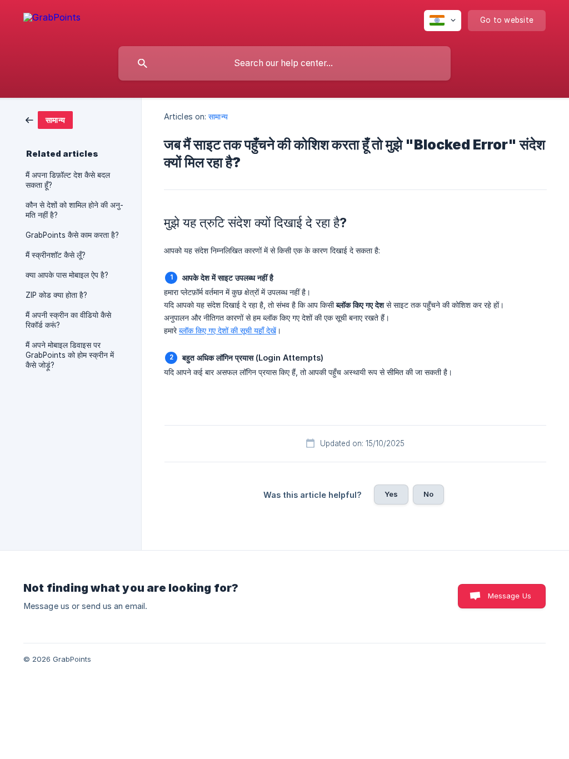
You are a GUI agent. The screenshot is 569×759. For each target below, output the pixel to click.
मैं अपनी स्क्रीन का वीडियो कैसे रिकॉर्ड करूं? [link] (68, 320)
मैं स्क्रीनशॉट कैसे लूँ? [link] (56, 255)
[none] (52, 19)
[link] (49, 119)
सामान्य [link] (217, 116)
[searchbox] (284, 63)
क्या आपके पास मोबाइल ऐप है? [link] (67, 275)
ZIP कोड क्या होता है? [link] (56, 295)
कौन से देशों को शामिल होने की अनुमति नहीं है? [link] (74, 210)
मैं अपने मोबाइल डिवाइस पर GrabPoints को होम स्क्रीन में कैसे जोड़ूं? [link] (70, 355)
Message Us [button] (510, 595)
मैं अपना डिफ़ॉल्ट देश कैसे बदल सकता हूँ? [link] (68, 180)
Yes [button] (391, 494)
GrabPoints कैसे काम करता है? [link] (72, 235)
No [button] (428, 494)
